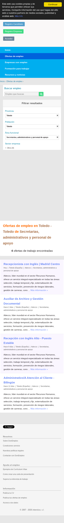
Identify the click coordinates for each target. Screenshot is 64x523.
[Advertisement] (32, 186)
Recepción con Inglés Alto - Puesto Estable (27, 341)
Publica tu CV (8, 493)
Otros (9, 148)
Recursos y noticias (15, 75)
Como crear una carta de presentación (18, 474)
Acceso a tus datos (10, 503)
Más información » (39, 290)
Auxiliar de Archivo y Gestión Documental (23, 301)
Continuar (52, 4)
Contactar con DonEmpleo (13, 456)
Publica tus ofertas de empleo (15, 498)
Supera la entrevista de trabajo (15, 479)
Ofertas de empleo (14, 56)
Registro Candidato (14, 24)
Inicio (8, 50)
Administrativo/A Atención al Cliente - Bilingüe (29, 380)
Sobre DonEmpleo (10, 441)
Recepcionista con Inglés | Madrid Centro (32, 264)
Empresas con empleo (16, 62)
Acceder (9, 38)
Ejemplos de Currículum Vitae (15, 469)
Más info (19, 15)
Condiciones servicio (11, 446)
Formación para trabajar (17, 68)
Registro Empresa (13, 31)
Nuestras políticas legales (13, 451)
